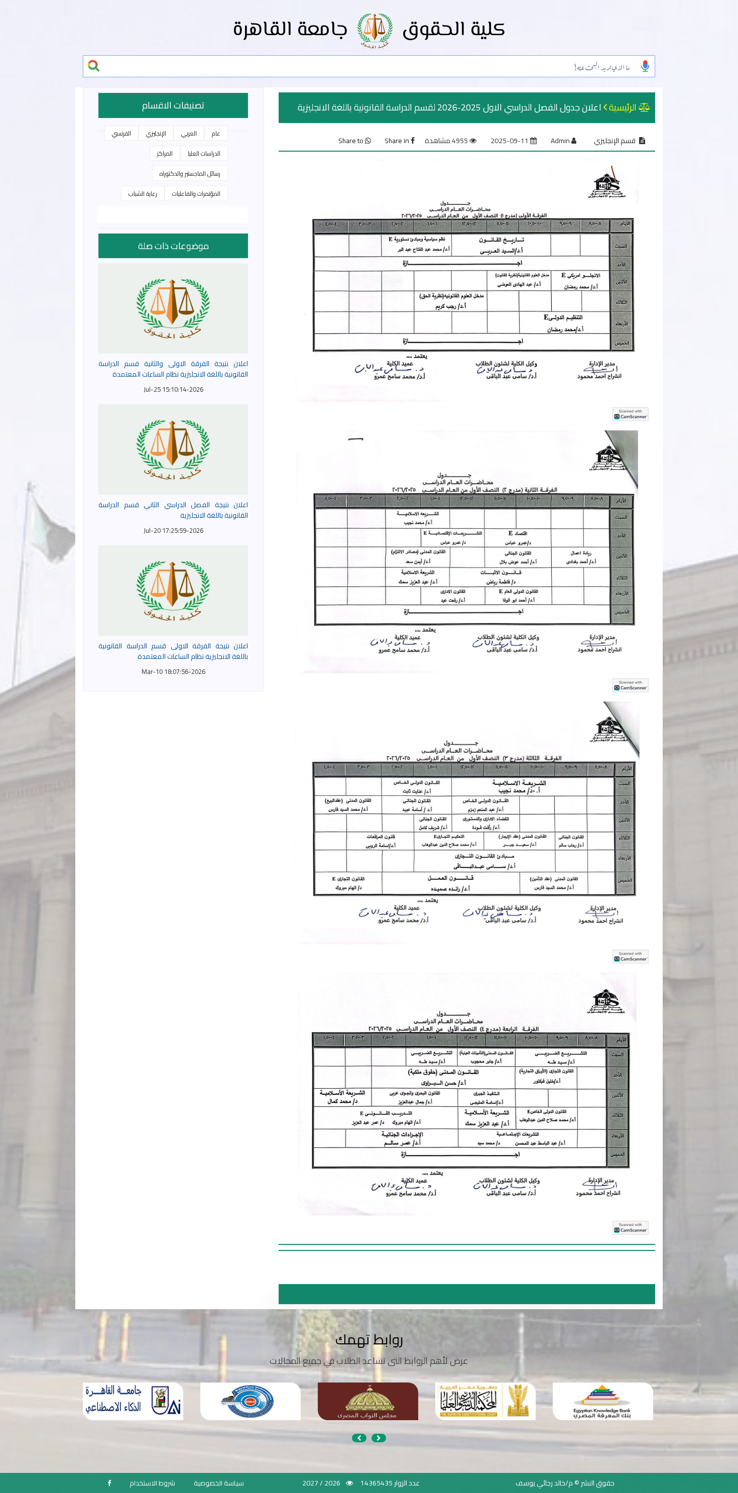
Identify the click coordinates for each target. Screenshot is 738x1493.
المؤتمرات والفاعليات (196, 193)
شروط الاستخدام (152, 1483)
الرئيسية (623, 107)
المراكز (165, 153)
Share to (351, 140)
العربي (189, 133)
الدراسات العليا (204, 153)
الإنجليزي (156, 133)
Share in (398, 140)
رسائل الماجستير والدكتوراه (190, 173)
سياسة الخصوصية (219, 1483)
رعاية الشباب (143, 193)
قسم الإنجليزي (615, 140)
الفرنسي (121, 133)
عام (216, 133)
